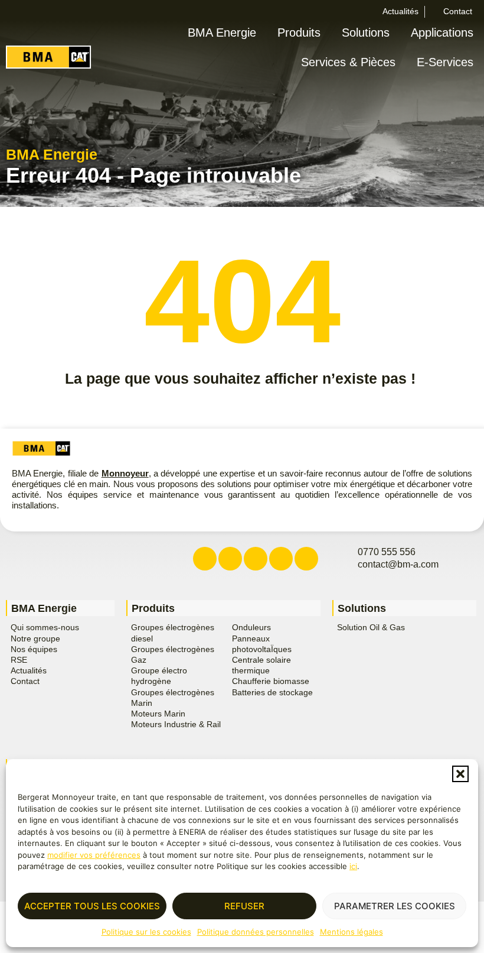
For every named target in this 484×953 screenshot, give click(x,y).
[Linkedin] (255, 558)
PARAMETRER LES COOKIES (394, 906)
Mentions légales (351, 931)
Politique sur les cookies (146, 931)
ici (353, 866)
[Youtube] (281, 558)
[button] (460, 774)
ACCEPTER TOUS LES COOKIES (92, 906)
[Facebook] (205, 558)
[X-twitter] (230, 558)
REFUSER (244, 906)
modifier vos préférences (93, 855)
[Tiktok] (306, 558)
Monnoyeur (125, 473)
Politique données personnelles (255, 931)
